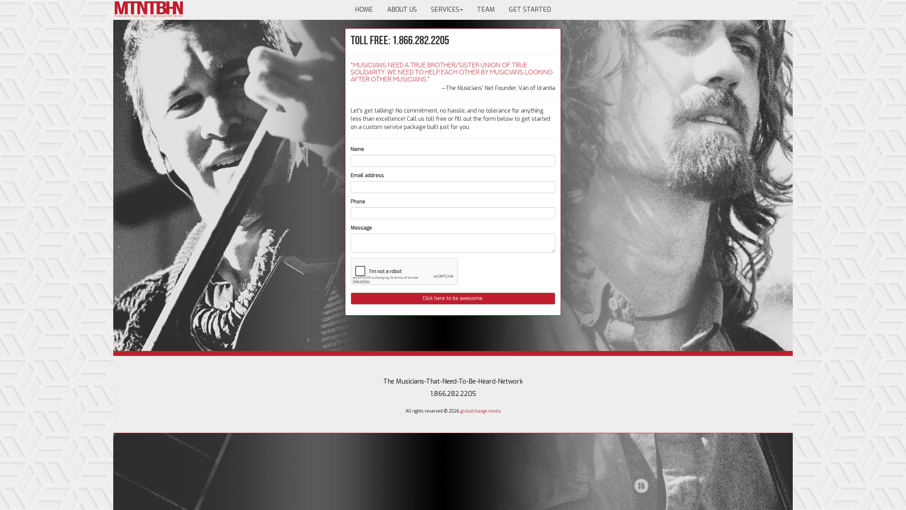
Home (364, 9)
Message (361, 228)
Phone (358, 201)
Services (445, 9)
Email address (367, 175)
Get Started (530, 9)
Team (486, 9)
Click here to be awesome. (453, 298)
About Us (402, 9)
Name (357, 149)
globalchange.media (480, 411)
